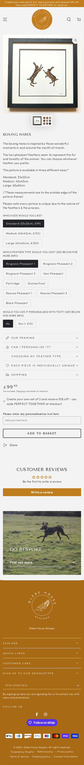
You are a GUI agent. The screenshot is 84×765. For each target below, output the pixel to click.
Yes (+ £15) (26, 325)
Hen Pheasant (53, 275)
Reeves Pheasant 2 (53, 294)
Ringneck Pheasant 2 (58, 265)
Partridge (14, 284)
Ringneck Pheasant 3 (20, 275)
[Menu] (5, 19)
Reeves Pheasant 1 (19, 294)
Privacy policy (65, 751)
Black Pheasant (17, 304)
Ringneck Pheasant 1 (20, 265)
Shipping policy (41, 756)
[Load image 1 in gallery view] (37, 120)
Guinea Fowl (36, 284)
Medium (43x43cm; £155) (23, 234)
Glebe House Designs (35, 747)
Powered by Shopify (22, 751)
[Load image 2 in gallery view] (47, 120)
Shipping (20, 391)
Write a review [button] (42, 492)
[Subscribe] (79, 685)
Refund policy (46, 751)
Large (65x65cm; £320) (22, 244)
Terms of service (19, 756)
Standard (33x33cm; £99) (23, 224)
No (9, 325)
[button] (69, 19)
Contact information (66, 756)
